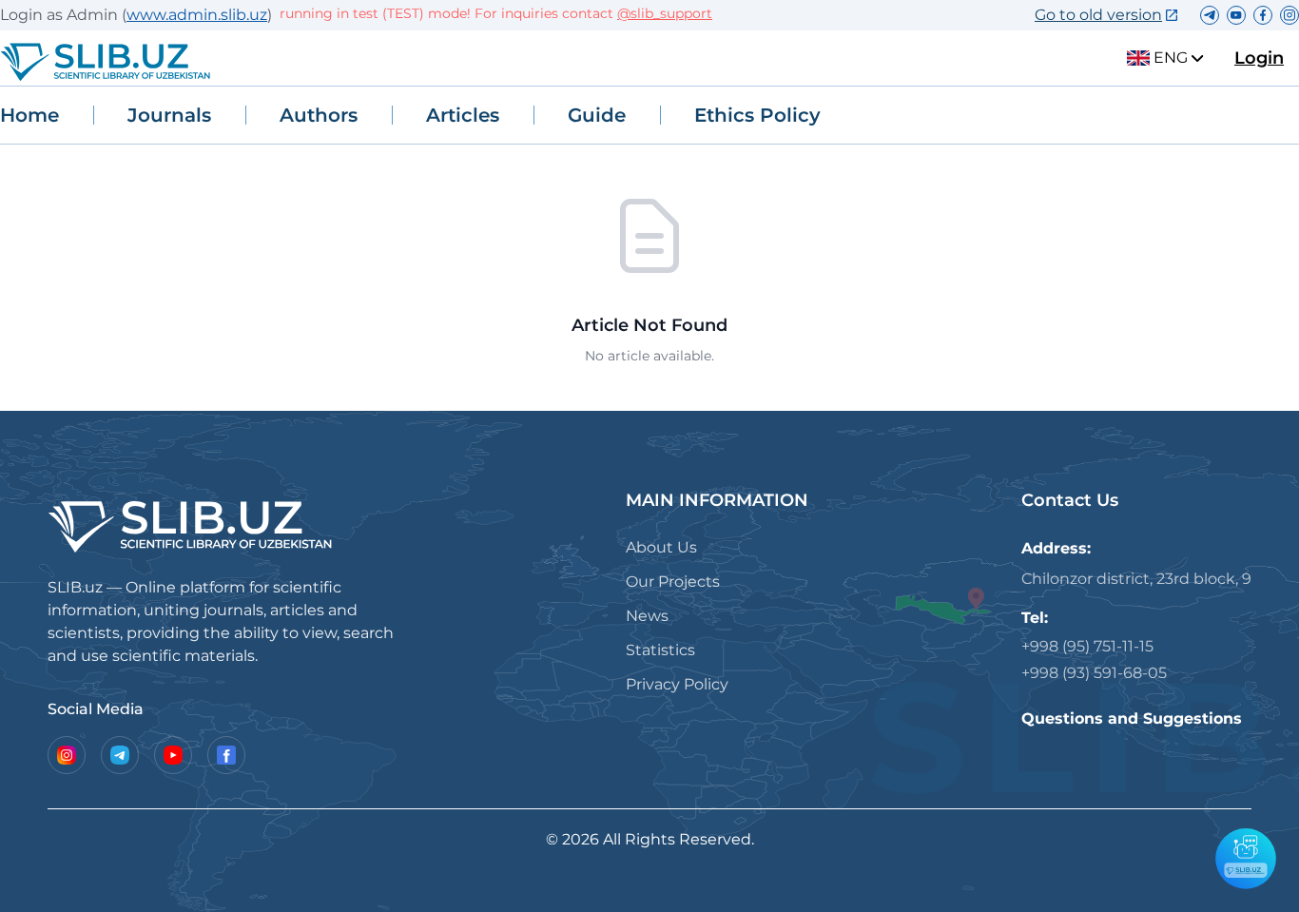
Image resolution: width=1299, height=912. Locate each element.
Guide (597, 115)
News (647, 616)
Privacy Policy (677, 684)
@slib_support (653, 13)
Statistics (660, 650)
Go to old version (1098, 15)
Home (29, 115)
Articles (462, 115)
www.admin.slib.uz (196, 15)
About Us (661, 547)
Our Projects (673, 581)
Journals (169, 115)
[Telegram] (120, 755)
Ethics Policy (757, 115)
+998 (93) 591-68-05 (1094, 673)
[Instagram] (67, 755)
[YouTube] (173, 755)
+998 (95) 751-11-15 (1087, 646)
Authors (319, 115)
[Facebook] (226, 755)
